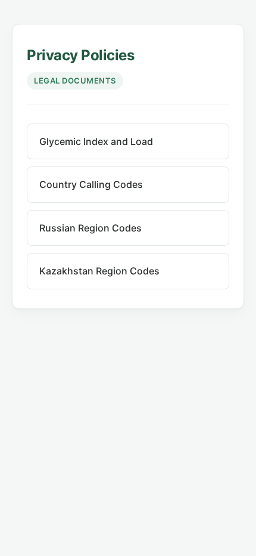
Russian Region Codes (90, 228)
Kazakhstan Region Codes (99, 271)
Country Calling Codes (91, 184)
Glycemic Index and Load (96, 141)
